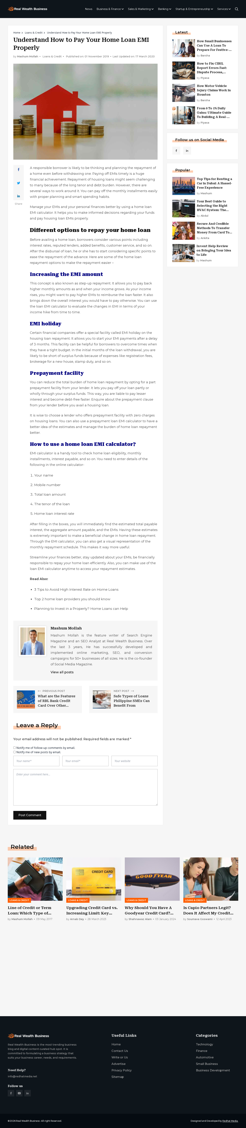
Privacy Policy (121, 1070)
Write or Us (119, 1057)
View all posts (62, 672)
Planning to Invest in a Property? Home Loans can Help (81, 609)
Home (16, 32)
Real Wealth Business (28, 1121)
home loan (96, 382)
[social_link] (176, 151)
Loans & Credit (34, 32)
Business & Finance (109, 9)
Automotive (205, 1057)
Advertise (118, 1064)
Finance (201, 1051)
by (203, 55)
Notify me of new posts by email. (38, 752)
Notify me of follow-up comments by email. (45, 748)
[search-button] (236, 9)
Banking (163, 9)
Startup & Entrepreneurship (193, 9)
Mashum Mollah (27, 56)
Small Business (207, 1064)
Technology (204, 1044)
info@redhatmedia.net (22, 1076)
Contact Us (119, 1051)
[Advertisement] (116, 985)
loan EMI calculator (51, 306)
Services (222, 9)
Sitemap (117, 1077)
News (88, 9)
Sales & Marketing (139, 9)
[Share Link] (18, 169)
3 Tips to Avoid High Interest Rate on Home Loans (76, 589)
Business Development (213, 1070)
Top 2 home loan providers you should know (72, 599)
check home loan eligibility (104, 453)
